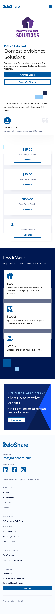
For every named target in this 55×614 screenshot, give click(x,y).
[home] (13, 6)
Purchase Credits (27, 75)
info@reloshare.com (17, 458)
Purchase (27, 159)
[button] (50, 6)
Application (16, 420)
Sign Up (27, 588)
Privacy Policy (9, 601)
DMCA (20, 601)
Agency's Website (27, 82)
